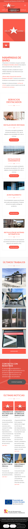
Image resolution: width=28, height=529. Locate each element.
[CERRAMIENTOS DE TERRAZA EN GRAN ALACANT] (20, 406)
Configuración (21, 526)
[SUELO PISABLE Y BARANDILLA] (20, 458)
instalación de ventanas (8, 87)
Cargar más (14, 351)
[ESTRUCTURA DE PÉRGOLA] (8, 458)
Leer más (4, 445)
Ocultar (13, 526)
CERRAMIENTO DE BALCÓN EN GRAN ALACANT (7, 413)
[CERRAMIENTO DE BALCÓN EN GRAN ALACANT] (8, 406)
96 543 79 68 (20, 1)
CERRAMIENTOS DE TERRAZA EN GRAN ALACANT (19, 413)
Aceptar (6, 526)
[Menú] (25, 5)
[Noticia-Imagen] (14, 30)
